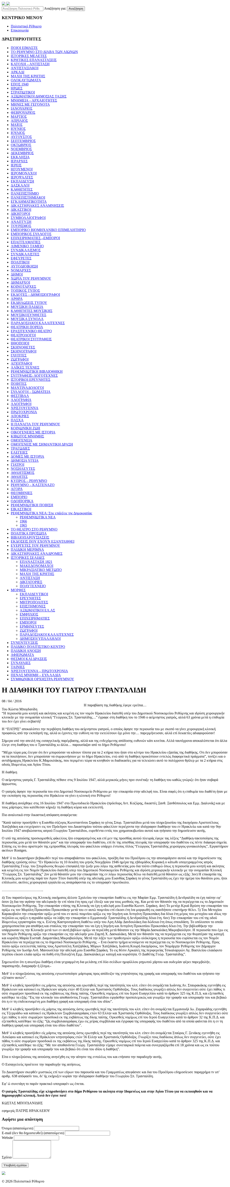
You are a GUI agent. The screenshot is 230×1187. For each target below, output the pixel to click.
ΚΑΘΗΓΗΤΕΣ (22, 189)
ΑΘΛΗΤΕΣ (19, 477)
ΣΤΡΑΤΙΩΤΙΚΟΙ (23, 92)
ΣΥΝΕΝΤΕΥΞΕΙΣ (24, 643)
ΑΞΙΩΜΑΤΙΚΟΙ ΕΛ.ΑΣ (37, 610)
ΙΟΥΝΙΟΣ (18, 129)
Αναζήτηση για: (55, 8)
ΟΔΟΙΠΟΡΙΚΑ (22, 501)
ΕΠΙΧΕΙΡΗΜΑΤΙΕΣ (35, 618)
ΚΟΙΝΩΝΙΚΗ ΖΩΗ (25, 428)
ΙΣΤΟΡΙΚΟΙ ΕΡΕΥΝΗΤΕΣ (30, 380)
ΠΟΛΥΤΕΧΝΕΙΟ (33, 586)
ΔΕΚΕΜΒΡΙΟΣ (22, 153)
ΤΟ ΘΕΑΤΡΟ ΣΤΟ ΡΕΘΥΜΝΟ (34, 529)
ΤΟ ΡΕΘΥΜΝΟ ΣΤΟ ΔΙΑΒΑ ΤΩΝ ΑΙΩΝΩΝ (44, 52)
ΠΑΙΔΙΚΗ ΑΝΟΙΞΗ (26, 651)
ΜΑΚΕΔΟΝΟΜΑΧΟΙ (36, 566)
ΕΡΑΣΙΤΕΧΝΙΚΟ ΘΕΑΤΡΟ (31, 331)
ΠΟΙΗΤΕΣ (19, 384)
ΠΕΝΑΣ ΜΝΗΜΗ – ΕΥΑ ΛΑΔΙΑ (36, 675)
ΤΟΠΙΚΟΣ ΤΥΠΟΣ (25, 290)
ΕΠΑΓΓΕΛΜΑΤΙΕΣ (25, 242)
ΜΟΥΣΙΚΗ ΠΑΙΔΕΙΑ (27, 307)
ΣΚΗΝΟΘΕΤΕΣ (23, 347)
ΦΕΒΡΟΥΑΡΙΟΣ (23, 112)
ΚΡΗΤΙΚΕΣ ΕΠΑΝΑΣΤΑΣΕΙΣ (34, 60)
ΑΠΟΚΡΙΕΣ (20, 416)
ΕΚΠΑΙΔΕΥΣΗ (22, 181)
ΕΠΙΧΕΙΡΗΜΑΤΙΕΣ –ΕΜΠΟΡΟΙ (35, 238)
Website (7, 1138)
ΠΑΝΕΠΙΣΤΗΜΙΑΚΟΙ (28, 197)
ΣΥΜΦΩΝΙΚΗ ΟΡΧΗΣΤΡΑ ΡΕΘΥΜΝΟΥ (42, 679)
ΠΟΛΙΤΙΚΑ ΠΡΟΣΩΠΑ (29, 533)
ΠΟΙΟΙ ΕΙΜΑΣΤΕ (24, 48)
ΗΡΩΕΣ (16, 88)
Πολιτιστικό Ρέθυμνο (26, 26)
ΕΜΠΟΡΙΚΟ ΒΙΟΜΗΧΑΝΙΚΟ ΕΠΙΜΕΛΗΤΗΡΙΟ (48, 230)
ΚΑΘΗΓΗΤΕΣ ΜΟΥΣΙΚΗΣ (31, 311)
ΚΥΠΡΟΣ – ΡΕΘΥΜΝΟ (29, 481)
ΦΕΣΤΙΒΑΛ (20, 396)
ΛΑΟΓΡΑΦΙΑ (21, 400)
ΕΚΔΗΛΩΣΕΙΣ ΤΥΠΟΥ (29, 303)
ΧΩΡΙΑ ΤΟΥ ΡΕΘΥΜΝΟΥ (31, 278)
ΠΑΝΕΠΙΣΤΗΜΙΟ (25, 193)
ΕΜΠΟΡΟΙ (28, 622)
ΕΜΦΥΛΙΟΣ (29, 614)
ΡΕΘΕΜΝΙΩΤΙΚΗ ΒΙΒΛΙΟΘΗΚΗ (37, 371)
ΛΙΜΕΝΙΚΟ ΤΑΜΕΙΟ (27, 246)
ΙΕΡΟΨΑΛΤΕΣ (22, 177)
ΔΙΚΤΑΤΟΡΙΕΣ (31, 582)
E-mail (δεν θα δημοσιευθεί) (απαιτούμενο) (33, 1133)
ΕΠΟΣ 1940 (20, 84)
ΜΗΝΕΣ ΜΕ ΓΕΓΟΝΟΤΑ (30, 104)
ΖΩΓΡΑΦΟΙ (20, 359)
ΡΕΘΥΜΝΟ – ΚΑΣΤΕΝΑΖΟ (33, 485)
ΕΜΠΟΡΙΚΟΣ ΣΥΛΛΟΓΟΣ (31, 234)
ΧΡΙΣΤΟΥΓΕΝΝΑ (24, 408)
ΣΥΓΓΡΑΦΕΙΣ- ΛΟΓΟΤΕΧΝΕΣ (34, 375)
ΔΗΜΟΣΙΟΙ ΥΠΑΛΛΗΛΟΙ (40, 638)
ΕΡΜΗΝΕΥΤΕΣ (32, 626)
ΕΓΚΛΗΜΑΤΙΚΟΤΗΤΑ (29, 201)
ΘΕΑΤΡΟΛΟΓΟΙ (23, 335)
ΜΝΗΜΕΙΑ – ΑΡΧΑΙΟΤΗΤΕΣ (34, 100)
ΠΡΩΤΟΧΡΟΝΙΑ (24, 412)
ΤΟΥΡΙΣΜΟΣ (21, 226)
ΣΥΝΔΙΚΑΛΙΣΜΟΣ (26, 250)
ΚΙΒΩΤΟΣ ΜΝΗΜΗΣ (27, 436)
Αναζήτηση (76, 8)
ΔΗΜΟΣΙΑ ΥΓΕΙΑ (25, 460)
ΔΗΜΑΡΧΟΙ (20, 282)
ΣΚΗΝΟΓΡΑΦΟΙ (23, 351)
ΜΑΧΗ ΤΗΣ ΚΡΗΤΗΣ (28, 76)
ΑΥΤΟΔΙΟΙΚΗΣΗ (24, 266)
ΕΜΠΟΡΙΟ (19, 497)
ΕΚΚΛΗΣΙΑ (20, 157)
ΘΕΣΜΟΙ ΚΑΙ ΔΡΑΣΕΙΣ (29, 659)
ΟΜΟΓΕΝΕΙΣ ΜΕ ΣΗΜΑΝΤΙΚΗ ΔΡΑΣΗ (42, 444)
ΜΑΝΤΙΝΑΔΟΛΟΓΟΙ (27, 388)
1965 (23, 525)
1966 (23, 521)
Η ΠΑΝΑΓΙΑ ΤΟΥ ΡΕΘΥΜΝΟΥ (35, 424)
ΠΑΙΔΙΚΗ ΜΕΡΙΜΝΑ (27, 549)
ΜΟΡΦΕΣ (18, 590)
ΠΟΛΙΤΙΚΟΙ (20, 262)
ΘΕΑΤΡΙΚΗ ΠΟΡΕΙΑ (27, 327)
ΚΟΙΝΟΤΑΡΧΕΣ (23, 286)
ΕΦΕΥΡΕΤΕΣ (21, 258)
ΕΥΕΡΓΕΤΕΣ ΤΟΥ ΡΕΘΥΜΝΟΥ (35, 545)
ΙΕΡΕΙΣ (16, 165)
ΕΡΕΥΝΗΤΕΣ (30, 598)
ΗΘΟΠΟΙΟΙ (20, 343)
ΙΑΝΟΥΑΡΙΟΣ (21, 108)
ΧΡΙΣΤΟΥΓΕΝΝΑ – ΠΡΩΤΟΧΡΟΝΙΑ (39, 671)
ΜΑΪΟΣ (16, 125)
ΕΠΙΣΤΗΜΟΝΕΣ (33, 606)
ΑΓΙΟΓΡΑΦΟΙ (21, 363)
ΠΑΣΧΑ (17, 420)
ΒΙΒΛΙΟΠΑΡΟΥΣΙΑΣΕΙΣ (30, 537)
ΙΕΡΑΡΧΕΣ (19, 161)
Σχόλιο (7, 1157)
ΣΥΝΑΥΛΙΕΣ (21, 663)
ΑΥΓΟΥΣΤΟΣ (21, 137)
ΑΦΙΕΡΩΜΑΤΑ (22, 655)
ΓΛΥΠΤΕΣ (19, 355)
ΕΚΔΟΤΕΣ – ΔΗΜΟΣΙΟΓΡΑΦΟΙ (35, 295)
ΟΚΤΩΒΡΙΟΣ (21, 145)
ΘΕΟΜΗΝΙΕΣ (21, 493)
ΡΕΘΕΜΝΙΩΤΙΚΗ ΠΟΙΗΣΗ (32, 505)
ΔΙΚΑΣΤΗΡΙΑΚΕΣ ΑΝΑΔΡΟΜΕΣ (36, 554)
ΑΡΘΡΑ (17, 299)
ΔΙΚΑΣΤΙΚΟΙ (21, 210)
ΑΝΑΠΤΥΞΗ (21, 222)
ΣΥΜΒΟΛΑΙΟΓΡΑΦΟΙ (28, 218)
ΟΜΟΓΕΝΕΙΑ (21, 440)
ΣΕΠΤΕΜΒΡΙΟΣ (23, 141)
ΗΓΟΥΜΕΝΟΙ (22, 169)
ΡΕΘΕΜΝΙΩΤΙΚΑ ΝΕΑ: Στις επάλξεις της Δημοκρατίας (51, 513)
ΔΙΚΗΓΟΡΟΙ (20, 214)
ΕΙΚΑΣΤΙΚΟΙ (21, 509)
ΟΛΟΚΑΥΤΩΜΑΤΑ (26, 80)
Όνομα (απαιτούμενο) (17, 1128)
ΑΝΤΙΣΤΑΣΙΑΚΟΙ (24, 68)
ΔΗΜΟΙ (17, 274)
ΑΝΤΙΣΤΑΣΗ (30, 578)
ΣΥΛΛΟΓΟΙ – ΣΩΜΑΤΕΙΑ (31, 392)
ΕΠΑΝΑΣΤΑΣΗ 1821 (36, 562)
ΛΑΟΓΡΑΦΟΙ (21, 404)
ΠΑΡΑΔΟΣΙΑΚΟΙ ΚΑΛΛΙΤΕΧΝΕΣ (38, 323)
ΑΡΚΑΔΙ (17, 72)
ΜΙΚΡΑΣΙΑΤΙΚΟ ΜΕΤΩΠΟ (41, 570)
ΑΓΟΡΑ (17, 489)
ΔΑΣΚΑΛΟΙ (20, 185)
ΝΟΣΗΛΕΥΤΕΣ (23, 469)
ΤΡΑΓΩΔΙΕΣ (20, 448)
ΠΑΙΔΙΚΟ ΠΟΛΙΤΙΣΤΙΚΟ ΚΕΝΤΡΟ (38, 647)
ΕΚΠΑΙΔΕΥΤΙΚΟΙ (34, 594)
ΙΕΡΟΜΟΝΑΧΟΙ (24, 173)
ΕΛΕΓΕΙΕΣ (19, 452)
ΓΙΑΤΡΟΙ (17, 464)
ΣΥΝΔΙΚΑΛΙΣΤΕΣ (25, 254)
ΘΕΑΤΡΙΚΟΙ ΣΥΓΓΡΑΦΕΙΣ (31, 339)
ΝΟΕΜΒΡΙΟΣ (21, 149)
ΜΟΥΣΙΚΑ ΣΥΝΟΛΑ (27, 319)
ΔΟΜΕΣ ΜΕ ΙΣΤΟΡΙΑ (27, 456)
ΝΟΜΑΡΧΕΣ (21, 270)
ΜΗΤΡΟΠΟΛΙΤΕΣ (34, 602)
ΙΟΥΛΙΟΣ (18, 133)
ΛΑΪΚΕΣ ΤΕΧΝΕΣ (25, 367)
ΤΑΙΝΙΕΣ (18, 667)
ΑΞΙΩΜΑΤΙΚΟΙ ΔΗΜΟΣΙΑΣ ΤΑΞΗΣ (38, 96)
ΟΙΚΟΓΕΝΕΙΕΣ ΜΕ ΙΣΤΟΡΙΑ (33, 432)
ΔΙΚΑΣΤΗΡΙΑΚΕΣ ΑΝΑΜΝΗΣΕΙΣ (37, 206)
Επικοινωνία (20, 30)
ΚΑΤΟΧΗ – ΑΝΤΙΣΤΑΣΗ (30, 64)
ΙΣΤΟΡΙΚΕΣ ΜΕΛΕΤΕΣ (29, 56)
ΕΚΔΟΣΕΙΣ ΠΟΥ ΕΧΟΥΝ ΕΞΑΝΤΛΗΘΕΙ (42, 541)
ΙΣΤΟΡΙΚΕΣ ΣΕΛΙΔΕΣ (27, 558)
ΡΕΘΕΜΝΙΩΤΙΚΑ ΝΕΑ (38, 517)
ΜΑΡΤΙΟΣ (19, 116)
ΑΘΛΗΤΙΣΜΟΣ (22, 473)
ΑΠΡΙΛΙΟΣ (19, 121)
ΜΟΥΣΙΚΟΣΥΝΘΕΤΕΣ (28, 315)
